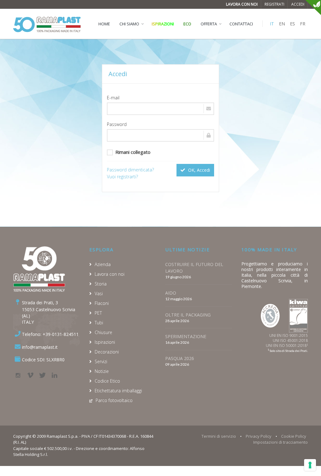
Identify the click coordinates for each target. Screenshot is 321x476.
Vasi (99, 293)
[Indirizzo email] (160, 108)
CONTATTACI (241, 24)
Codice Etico (107, 381)
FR (302, 24)
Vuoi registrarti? (122, 177)
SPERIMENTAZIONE (185, 336)
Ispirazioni (163, 24)
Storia (101, 284)
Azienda (103, 264)
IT (272, 24)
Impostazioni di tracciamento (280, 442)
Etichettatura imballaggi (118, 391)
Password (117, 124)
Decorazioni (107, 352)
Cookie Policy (293, 436)
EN (282, 24)
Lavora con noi (242, 4)
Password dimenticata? (130, 170)
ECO (187, 24)
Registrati (274, 4)
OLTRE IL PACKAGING (188, 315)
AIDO (170, 293)
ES (292, 24)
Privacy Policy (258, 436)
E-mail (113, 98)
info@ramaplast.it (40, 347)
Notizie (102, 371)
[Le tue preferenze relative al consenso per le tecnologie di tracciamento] (310, 465)
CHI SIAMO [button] (129, 24)
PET (98, 313)
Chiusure (103, 332)
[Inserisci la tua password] (160, 135)
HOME (104, 24)
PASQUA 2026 (179, 358)
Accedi (297, 4)
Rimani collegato (132, 152)
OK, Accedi (198, 170)
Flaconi (102, 303)
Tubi (99, 323)
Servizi (101, 361)
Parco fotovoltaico (114, 400)
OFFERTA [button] (209, 24)
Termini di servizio (219, 436)
